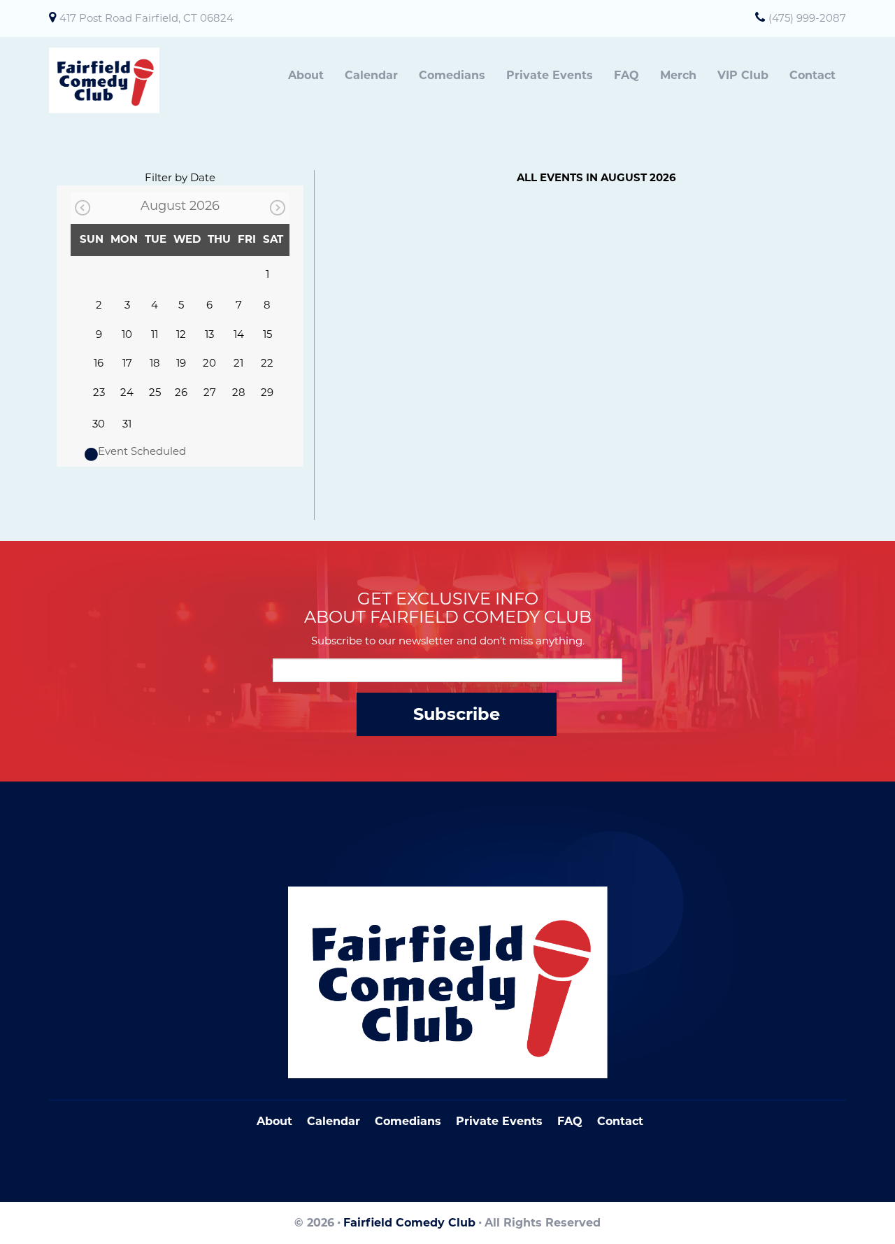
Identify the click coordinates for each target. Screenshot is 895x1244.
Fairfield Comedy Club (409, 1222)
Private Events (549, 75)
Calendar (371, 75)
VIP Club (742, 75)
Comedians (452, 75)
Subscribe (456, 714)
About (306, 75)
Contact (812, 75)
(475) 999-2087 (807, 17)
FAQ (626, 75)
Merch (678, 75)
